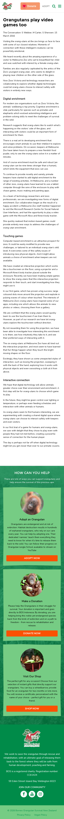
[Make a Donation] (32, 584)
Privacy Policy (23, 814)
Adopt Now (32, 558)
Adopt (46, 6)
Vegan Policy (40, 814)
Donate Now (32, 633)
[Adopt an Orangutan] (32, 503)
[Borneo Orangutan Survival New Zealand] (11, 6)
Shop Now (32, 708)
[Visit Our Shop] (32, 660)
